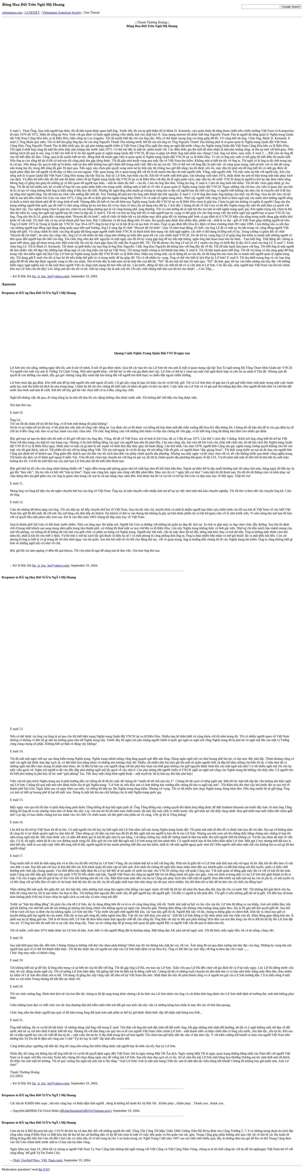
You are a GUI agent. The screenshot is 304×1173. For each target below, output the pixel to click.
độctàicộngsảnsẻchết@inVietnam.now (85, 1110)
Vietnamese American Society (61, 12)
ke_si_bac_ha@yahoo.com (50, 276)
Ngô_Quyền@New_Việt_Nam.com (37, 1160)
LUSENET (32, 12)
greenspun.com (12, 12)
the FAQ (44, 1169)
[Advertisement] (152, 613)
